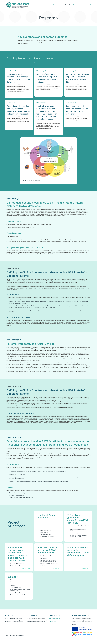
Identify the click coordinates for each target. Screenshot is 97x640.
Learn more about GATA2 (55, 618)
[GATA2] (17, 5)
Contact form (52, 621)
